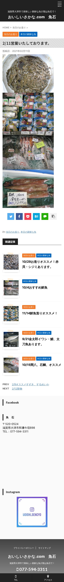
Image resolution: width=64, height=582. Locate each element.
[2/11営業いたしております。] (36, 216)
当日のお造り (12, 231)
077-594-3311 (33, 569)
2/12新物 (17, 388)
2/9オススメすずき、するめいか (30, 384)
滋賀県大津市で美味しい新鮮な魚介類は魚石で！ (32, 563)
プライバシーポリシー (23, 548)
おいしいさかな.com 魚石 (32, 17)
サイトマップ (44, 548)
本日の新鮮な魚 (28, 231)
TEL (16, 580)
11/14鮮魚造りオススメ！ (40, 313)
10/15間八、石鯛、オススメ (41, 365)
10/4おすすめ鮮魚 (34, 287)
